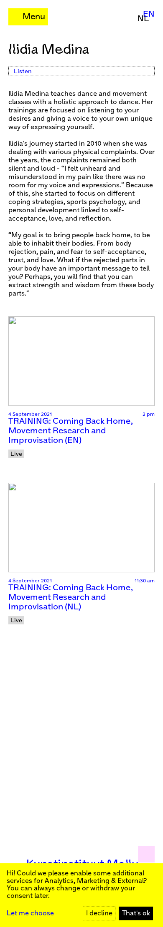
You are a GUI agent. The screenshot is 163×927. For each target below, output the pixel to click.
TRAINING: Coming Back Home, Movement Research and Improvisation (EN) (70, 431)
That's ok (136, 913)
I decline (99, 913)
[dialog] (81, 895)
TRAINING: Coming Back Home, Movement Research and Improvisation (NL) (70, 597)
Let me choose (30, 913)
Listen (23, 72)
